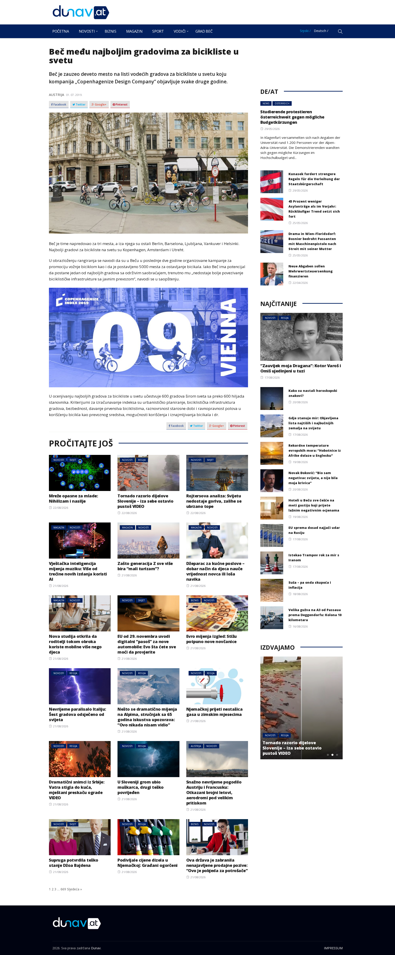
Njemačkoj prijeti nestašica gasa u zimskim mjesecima (214, 711)
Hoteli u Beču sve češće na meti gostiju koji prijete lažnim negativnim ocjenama (313, 505)
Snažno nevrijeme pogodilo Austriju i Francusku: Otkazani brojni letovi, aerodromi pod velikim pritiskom (214, 792)
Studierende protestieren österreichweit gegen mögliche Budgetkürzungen (292, 117)
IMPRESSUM (333, 948)
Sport (158, 31)
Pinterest (121, 104)
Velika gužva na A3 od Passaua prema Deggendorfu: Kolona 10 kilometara (315, 615)
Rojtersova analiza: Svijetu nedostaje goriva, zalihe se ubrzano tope (214, 501)
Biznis (110, 31)
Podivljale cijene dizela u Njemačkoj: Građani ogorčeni (147, 862)
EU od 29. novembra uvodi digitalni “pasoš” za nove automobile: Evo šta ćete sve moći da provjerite (146, 644)
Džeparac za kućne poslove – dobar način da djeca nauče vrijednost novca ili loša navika (215, 571)
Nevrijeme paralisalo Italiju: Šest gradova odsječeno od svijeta (77, 714)
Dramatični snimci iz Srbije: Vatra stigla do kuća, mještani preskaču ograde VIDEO (76, 789)
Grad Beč (203, 31)
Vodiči (180, 31)
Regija (142, 460)
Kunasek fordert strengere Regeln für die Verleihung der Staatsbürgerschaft (314, 179)
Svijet (72, 460)
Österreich (282, 103)
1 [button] (328, 754)
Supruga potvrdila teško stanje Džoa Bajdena (73, 862)
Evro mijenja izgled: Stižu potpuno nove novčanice (211, 638)
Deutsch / (321, 31)
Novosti (87, 31)
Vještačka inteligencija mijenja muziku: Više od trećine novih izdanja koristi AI (78, 571)
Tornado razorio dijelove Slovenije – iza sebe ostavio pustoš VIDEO (145, 501)
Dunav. (96, 948)
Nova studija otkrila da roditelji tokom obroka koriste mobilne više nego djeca (75, 644)
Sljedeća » (74, 889)
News (266, 103)
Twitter (80, 104)
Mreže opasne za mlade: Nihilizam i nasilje (73, 498)
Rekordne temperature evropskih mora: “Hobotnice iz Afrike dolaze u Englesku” (314, 450)
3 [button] (337, 754)
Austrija (56, 94)
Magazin (134, 31)
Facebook (59, 104)
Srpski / (305, 31)
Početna (60, 31)
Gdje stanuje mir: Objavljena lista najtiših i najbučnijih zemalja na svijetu (313, 423)
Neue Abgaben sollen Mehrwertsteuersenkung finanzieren (310, 271)
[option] (301, 708)
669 (63, 889)
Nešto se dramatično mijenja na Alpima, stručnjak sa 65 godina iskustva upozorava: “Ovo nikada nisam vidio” (147, 717)
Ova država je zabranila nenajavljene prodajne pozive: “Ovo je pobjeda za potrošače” (217, 865)
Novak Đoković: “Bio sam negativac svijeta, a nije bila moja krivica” (313, 478)
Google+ (100, 104)
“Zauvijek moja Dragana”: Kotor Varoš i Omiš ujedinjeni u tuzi (300, 368)
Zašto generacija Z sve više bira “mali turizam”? (145, 566)
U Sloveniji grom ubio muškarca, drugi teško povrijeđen (140, 787)
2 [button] (332, 754)
